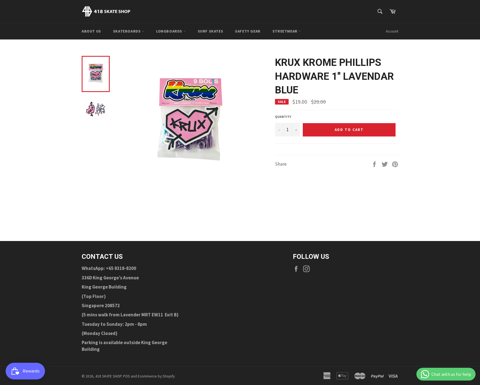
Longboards (169, 31)
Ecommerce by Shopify (156, 376)
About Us (91, 31)
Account (392, 31)
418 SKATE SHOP (108, 376)
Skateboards (127, 31)
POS (126, 376)
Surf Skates (210, 31)
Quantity (283, 117)
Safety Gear (248, 31)
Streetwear (285, 31)
